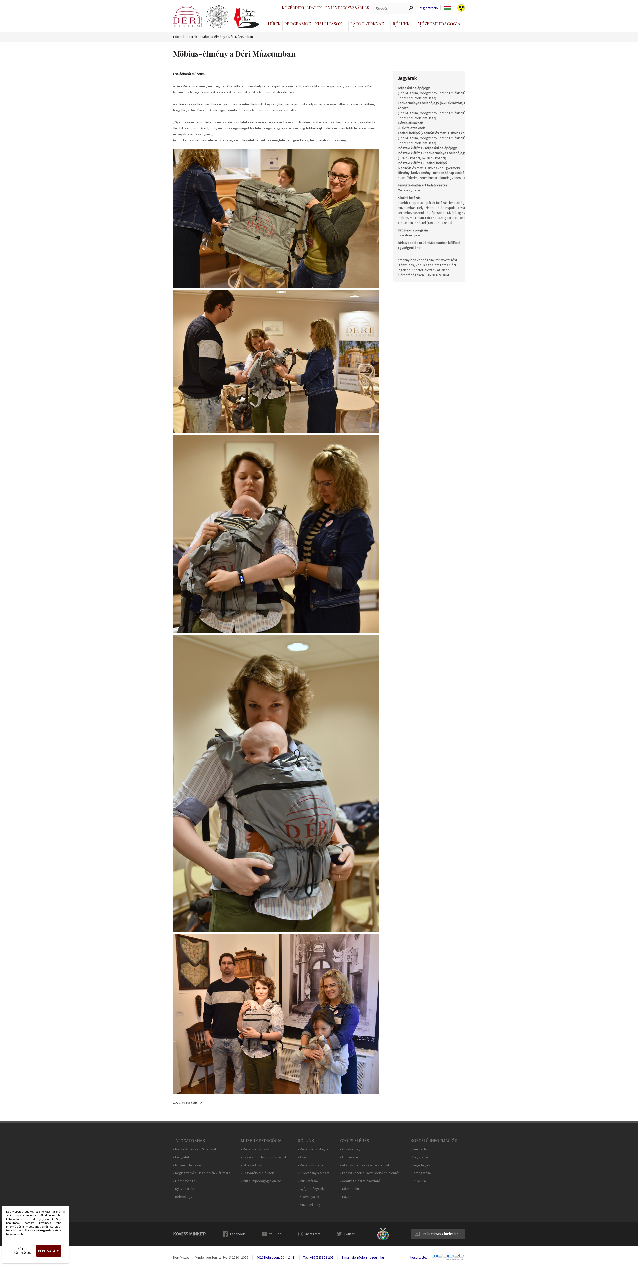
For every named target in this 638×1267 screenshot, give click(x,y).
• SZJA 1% (418, 1181)
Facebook (237, 1234)
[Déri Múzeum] (187, 16)
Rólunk (401, 23)
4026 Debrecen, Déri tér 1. (275, 1257)
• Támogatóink (421, 1173)
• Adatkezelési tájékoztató (360, 1181)
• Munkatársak (308, 1181)
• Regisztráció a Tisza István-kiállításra (201, 1173)
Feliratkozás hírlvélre (440, 1234)
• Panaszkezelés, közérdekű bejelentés (370, 1173)
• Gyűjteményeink (311, 1189)
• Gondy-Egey (350, 1149)
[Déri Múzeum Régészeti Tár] (217, 17)
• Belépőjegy (182, 1197)
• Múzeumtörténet (311, 1165)
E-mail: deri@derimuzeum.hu (363, 1257)
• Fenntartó (418, 1149)
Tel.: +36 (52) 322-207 (318, 1257)
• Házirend (347, 1197)
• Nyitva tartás (183, 1189)
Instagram (312, 1234)
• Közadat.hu (349, 1189)
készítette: (418, 1257)
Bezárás (61, 1213)
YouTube (275, 1234)
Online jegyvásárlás (347, 7)
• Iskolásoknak (251, 1165)
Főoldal (178, 37)
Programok (297, 23)
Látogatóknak (367, 23)
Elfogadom (48, 1251)
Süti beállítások (21, 1251)
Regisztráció (428, 8)
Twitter (349, 1234)
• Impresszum (350, 1157)
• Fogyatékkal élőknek (257, 1173)
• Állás (302, 1157)
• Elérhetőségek (185, 1181)
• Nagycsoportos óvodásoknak (264, 1157)
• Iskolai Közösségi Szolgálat (194, 1149)
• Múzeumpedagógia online (261, 1181)
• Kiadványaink (308, 1197)
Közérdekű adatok (302, 7)
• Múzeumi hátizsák (187, 1165)
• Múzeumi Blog (309, 1205)
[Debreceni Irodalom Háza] (247, 18)
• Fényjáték (181, 1157)
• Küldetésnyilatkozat (313, 1173)
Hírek (274, 23)
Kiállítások (328, 23)
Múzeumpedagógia (439, 23)
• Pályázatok (419, 1157)
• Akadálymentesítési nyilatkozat (364, 1165)
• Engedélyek (420, 1165)
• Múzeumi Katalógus (313, 1149)
